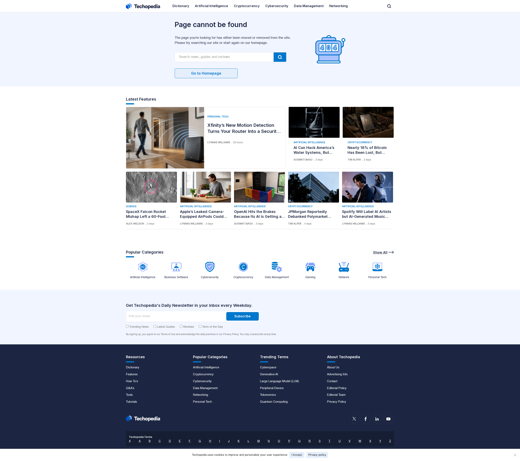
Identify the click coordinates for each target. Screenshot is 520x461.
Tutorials (131, 401)
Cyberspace (268, 367)
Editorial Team (336, 395)
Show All (380, 252)
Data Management (205, 388)
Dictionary (132, 367)
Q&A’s (130, 388)
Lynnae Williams (218, 142)
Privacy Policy (336, 401)
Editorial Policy (337, 388)
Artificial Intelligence (309, 142)
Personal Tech (217, 116)
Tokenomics (268, 395)
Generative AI (269, 374)
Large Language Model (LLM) (279, 381)
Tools (129, 395)
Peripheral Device (272, 388)
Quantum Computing (274, 401)
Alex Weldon (135, 223)
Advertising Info (337, 374)
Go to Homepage (206, 73)
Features (132, 374)
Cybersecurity (202, 381)
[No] (515, 455)
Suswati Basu (303, 159)
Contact (332, 381)
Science (131, 206)
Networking (200, 395)
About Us (333, 367)
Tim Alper (354, 159)
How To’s (132, 381)
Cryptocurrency (360, 142)
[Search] (280, 57)
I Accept (296, 454)
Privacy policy (317, 454)
